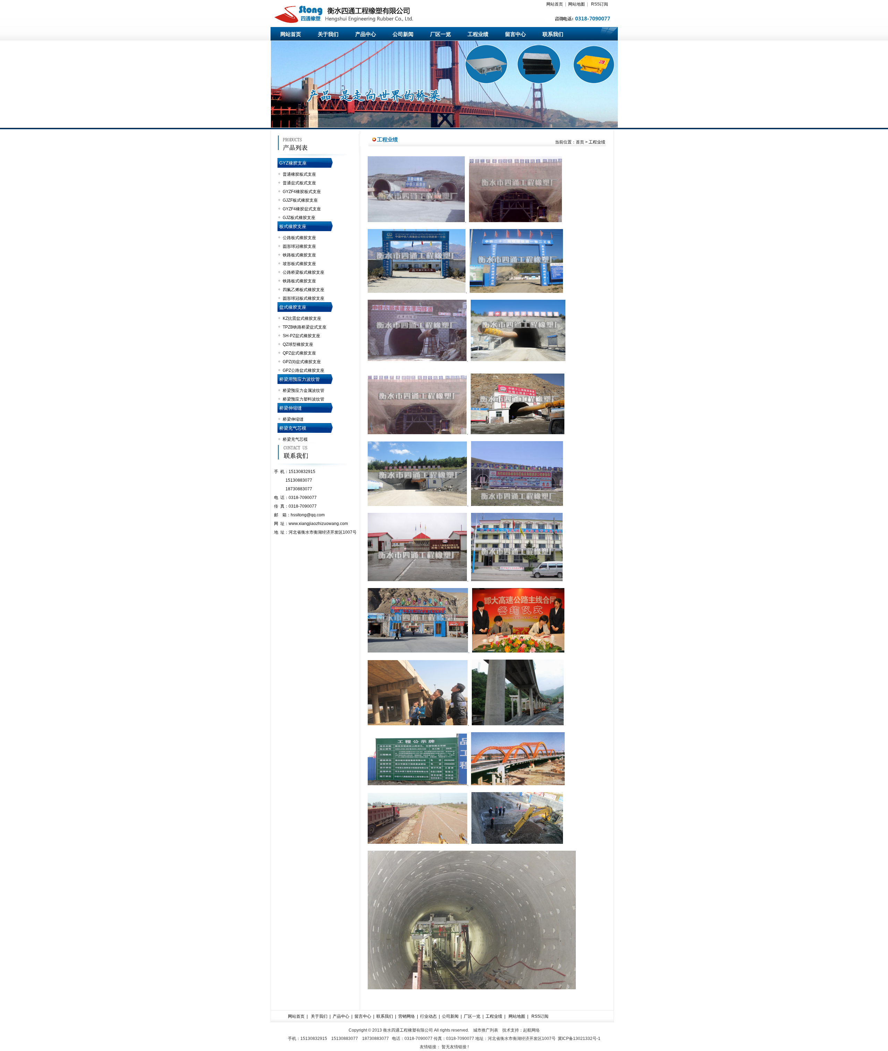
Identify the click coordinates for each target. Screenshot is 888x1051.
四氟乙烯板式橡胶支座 (303, 289)
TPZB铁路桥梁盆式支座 (304, 327)
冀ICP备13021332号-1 (579, 1038)
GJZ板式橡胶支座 (299, 217)
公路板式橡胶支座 (299, 237)
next (610, 86)
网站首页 (554, 4)
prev (279, 86)
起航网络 (531, 1030)
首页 (580, 142)
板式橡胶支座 (292, 226)
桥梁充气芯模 (292, 428)
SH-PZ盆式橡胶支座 (301, 335)
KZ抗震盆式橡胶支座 (302, 318)
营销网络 (406, 1016)
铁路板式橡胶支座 (299, 255)
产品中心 (365, 34)
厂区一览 (440, 34)
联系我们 (553, 34)
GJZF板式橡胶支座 (300, 200)
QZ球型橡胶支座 (298, 344)
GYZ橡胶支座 (293, 163)
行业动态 (428, 1016)
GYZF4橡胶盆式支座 (302, 209)
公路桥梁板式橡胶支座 (303, 272)
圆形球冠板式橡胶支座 (303, 298)
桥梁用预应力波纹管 (299, 379)
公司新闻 (403, 34)
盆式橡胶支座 (292, 307)
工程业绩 (478, 34)
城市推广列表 (485, 1030)
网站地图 (576, 4)
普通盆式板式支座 (299, 183)
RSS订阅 (599, 4)
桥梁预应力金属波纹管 (303, 390)
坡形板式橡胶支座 (299, 263)
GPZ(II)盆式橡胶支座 (302, 361)
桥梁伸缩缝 (290, 408)
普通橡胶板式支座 (299, 174)
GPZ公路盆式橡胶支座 (303, 370)
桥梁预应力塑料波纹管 (303, 399)
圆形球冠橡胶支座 (299, 246)
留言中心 (515, 34)
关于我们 (328, 34)
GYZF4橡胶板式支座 (302, 191)
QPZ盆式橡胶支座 (299, 353)
